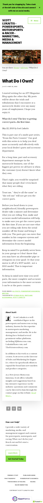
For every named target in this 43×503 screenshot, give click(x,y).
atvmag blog (18, 295)
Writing (5, 293)
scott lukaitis (19, 297)
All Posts (16, 291)
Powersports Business (30, 291)
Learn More (12, 453)
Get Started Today (16, 459)
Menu (36, 20)
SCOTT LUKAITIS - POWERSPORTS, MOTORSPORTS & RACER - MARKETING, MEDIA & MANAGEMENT (13, 31)
